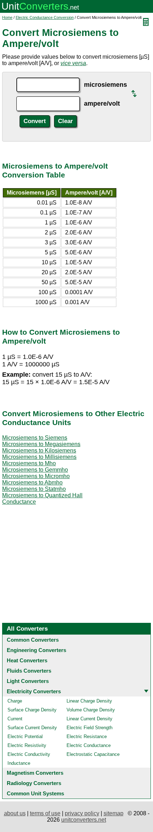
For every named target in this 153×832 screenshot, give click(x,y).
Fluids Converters (29, 671)
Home (7, 17)
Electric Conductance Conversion (45, 17)
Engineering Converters (36, 650)
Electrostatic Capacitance (93, 754)
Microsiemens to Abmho (32, 482)
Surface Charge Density (32, 709)
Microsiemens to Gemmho (35, 470)
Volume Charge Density (91, 709)
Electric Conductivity (28, 754)
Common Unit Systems (35, 793)
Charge (14, 701)
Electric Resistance (87, 736)
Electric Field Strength (89, 727)
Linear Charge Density (89, 701)
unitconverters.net (83, 820)
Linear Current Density (89, 718)
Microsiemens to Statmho (34, 489)
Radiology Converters (34, 783)
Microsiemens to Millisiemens (39, 457)
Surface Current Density (32, 727)
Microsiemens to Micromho (36, 476)
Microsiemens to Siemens (34, 438)
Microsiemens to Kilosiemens (39, 450)
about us (15, 813)
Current (14, 718)
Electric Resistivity (26, 745)
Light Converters (28, 681)
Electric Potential (25, 736)
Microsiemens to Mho (29, 463)
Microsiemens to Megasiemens (41, 444)
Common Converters (33, 640)
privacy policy (82, 813)
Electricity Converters (34, 691)
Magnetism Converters (35, 773)
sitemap (113, 813)
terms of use (45, 813)
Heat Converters (27, 660)
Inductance (18, 763)
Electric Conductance (89, 745)
